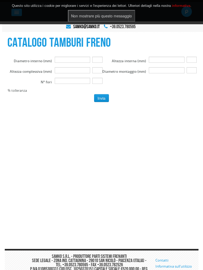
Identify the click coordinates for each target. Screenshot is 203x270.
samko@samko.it (86, 26)
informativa (181, 6)
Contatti (161, 260)
